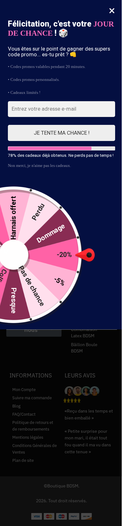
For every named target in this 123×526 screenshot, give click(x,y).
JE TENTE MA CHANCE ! (62, 133)
